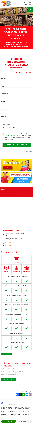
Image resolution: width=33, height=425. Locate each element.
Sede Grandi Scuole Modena (9, 375)
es (27, 72)
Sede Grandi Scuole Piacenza (9, 369)
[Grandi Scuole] (6, 3)
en (20, 72)
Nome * (3, 78)
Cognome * (4, 86)
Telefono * (4, 94)
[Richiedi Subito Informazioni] (29, 9)
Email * (3, 101)
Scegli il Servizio (6, 124)
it (17, 72)
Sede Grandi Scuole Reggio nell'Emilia (12, 372)
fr (30, 72)
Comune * (4, 116)
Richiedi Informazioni (11, 243)
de (23, 72)
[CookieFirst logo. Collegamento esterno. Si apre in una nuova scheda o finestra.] (2, 403)
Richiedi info (7, 354)
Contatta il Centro (8, 379)
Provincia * (4, 109)
